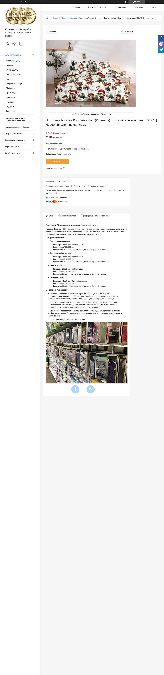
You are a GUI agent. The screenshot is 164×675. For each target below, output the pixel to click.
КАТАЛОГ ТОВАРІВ (13, 55)
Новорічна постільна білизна (17, 127)
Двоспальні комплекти (15, 140)
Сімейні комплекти (13, 153)
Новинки (9, 65)
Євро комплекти (12, 147)
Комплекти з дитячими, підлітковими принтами (15, 119)
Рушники (10, 102)
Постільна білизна (13, 75)
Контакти (139, 7)
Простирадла (11, 93)
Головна (76, 7)
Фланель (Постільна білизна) (65, 18)
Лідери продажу (13, 61)
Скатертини (11, 111)
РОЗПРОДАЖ (12, 70)
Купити (57, 161)
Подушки (10, 107)
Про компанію (120, 7)
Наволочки (10, 97)
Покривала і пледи (14, 84)
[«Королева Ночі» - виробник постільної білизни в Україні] (19, 16)
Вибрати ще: (59, 154)
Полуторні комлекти (13, 134)
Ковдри (9, 79)
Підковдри (10, 88)
